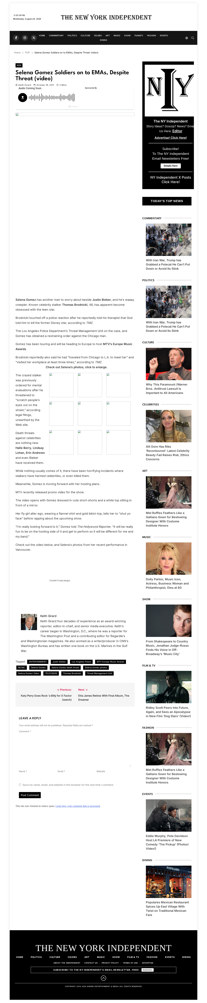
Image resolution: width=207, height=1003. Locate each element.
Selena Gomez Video (28, 673)
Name (23, 771)
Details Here (147, 970)
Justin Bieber (59, 661)
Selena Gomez (38, 667)
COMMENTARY (56, 35)
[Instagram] (25, 38)
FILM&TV (139, 35)
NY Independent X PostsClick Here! (170, 179)
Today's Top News (167, 201)
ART (108, 35)
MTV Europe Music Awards (110, 661)
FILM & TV (133, 957)
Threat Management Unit (99, 673)
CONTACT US (91, 963)
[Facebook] (16, 38)
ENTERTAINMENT (38, 661)
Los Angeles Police (81, 661)
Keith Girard (24, 85)
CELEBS (98, 35)
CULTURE (85, 35)
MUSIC (117, 35)
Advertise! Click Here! (171, 138)
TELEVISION (51, 673)
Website (101, 771)
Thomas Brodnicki (72, 673)
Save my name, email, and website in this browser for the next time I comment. (68, 784)
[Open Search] (192, 38)
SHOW (127, 35)
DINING (103, 40)
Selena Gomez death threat (65, 667)
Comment (25, 731)
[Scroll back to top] (103, 978)
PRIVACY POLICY (110, 963)
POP (19, 65)
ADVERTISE (147, 963)
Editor (177, 131)
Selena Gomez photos (96, 667)
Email (61, 771)
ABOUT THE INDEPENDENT (67, 963)
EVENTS (164, 35)
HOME (42, 35)
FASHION (151, 35)
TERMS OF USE (130, 963)
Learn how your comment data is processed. (77, 806)
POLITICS (72, 35)
